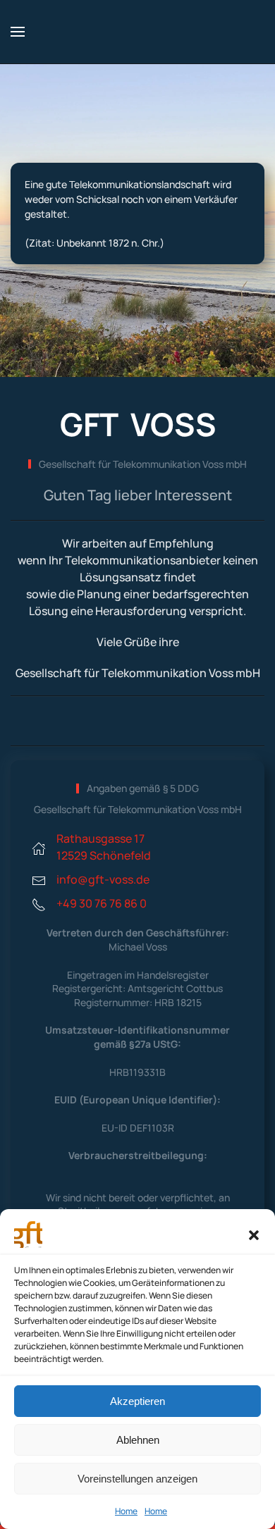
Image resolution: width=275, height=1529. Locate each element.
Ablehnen (137, 1440)
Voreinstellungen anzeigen (137, 1479)
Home (126, 1511)
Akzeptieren (137, 1401)
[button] (254, 1234)
